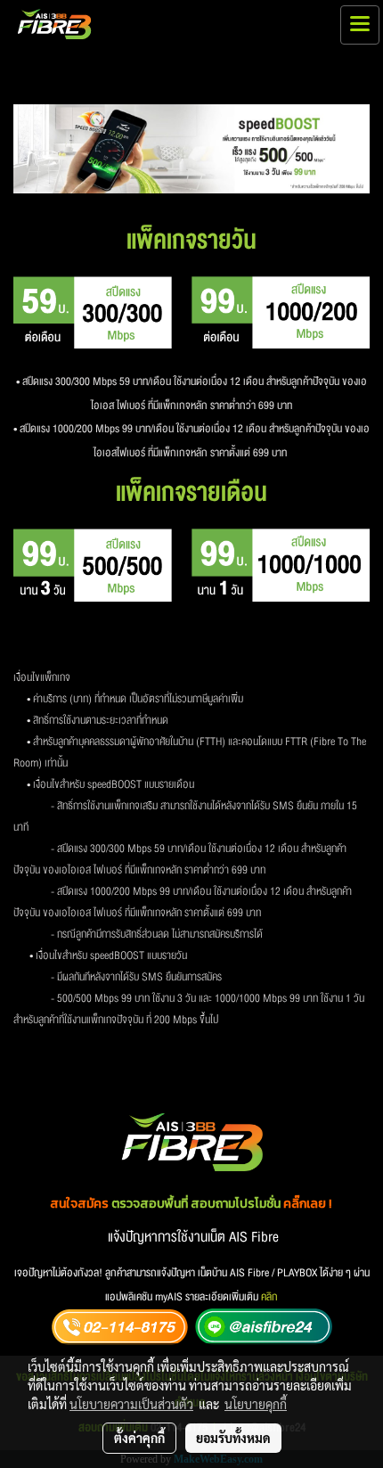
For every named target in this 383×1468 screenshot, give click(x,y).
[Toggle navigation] (359, 25)
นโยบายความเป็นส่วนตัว (131, 1404)
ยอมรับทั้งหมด (233, 1438)
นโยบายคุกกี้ (255, 1404)
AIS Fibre (254, 1237)
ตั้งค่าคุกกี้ (139, 1438)
